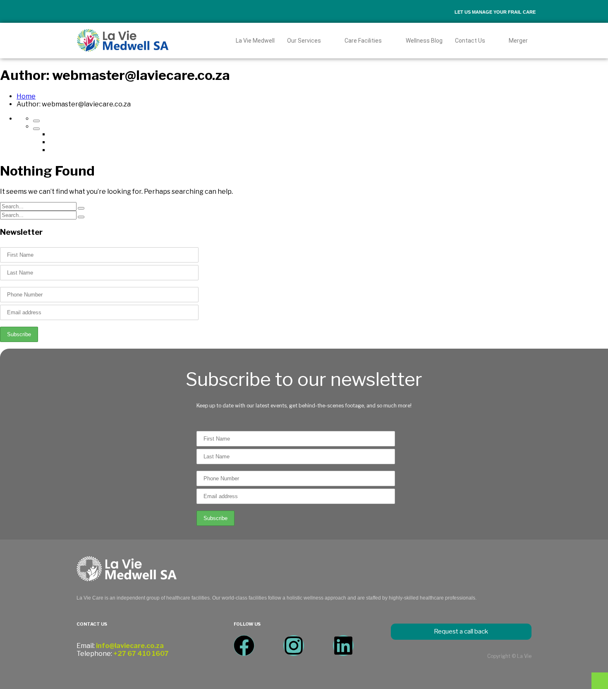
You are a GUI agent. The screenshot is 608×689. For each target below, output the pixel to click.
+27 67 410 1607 (141, 654)
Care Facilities (363, 40)
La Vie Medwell (255, 40)
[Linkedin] (343, 645)
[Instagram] (293, 645)
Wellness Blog (424, 40)
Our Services (304, 40)
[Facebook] (244, 645)
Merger (518, 40)
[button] (310, 40)
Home (26, 96)
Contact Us (470, 40)
